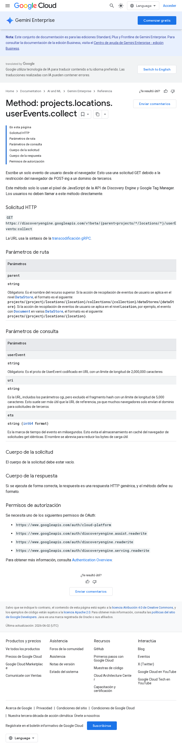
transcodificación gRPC (71, 238)
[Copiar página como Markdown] (97, 114)
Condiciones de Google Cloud (113, 708)
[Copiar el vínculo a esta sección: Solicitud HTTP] (41, 208)
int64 (28, 423)
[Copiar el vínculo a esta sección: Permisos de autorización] (65, 506)
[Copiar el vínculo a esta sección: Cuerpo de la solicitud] (58, 452)
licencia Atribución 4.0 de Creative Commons (142, 607)
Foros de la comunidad (66, 649)
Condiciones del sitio (72, 708)
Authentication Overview (92, 560)
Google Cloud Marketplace (24, 666)
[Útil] (165, 91)
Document (22, 311)
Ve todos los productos (23, 649)
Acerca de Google (19, 708)
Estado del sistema (64, 672)
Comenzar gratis (157, 20)
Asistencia (57, 656)
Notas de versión (62, 664)
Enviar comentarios (154, 104)
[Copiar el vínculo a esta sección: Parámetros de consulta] (63, 332)
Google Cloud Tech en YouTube (154, 681)
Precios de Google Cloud (24, 656)
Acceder (169, 6)
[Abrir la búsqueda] (112, 6)
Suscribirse (102, 726)
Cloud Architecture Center (113, 677)
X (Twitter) (146, 664)
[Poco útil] (172, 91)
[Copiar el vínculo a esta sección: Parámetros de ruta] (53, 252)
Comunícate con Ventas (23, 675)
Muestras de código (108, 668)
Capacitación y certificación (105, 689)
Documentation (30, 91)
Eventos (144, 656)
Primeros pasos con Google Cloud (108, 658)
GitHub (99, 649)
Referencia (104, 91)
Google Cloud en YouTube (157, 672)
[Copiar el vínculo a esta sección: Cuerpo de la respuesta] (62, 476)
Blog (141, 649)
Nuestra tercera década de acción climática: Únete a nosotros (54, 716)
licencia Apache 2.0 (77, 612)
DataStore (24, 297)
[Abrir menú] (7, 5)
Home (10, 91)
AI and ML (54, 91)
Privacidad (44, 708)
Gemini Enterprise (35, 20)
